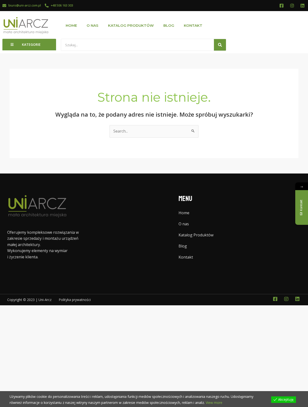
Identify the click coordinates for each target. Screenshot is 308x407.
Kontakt (193, 25)
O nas (92, 25)
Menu (185, 198)
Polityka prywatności (75, 299)
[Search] (220, 45)
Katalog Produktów (131, 25)
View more (214, 402)
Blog (168, 25)
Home (71, 25)
